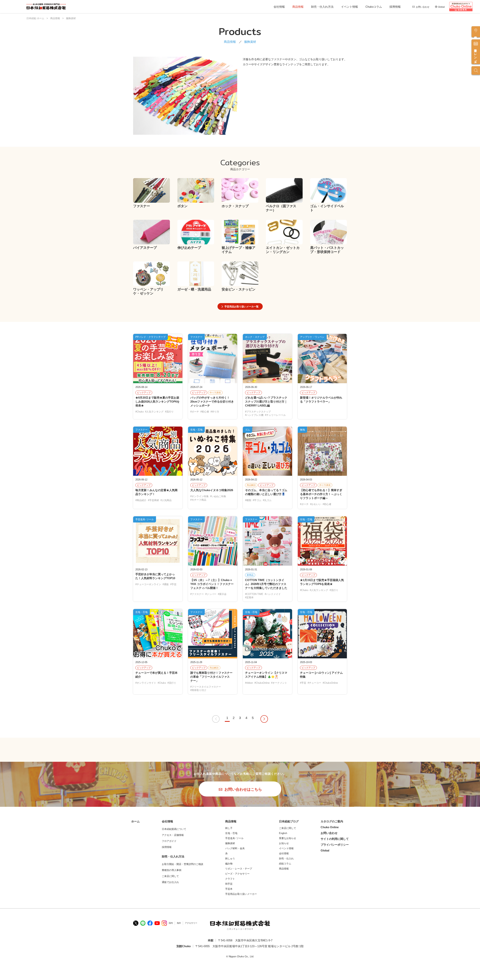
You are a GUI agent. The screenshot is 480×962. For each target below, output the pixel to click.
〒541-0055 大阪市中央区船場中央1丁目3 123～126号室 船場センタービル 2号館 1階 (249, 946)
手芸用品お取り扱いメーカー (241, 894)
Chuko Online (330, 827)
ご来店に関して (287, 828)
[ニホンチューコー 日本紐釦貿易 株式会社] (240, 925)
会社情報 (279, 6)
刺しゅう (230, 858)
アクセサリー (191, 923)
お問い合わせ (422, 7)
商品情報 (298, 6)
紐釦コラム (285, 863)
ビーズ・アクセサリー (237, 873)
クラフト (230, 878)
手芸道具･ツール (234, 838)
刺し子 (228, 828)
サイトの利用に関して (335, 838)
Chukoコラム (373, 6)
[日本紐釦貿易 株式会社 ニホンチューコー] (46, 6)
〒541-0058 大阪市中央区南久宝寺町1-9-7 (245, 940)
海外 (179, 923)
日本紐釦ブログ (289, 821)
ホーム (135, 821)
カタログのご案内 (332, 821)
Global (441, 7)
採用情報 (395, 6)
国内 (171, 923)
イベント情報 (349, 6)
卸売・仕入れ (286, 858)
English (283, 833)
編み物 (228, 863)
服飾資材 (230, 843)
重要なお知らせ (287, 838)
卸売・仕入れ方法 (322, 6)
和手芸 (228, 883)
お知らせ (284, 843)
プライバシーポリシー (335, 844)
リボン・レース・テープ (238, 868)
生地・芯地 (231, 833)
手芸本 (228, 888)
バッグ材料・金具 (235, 848)
